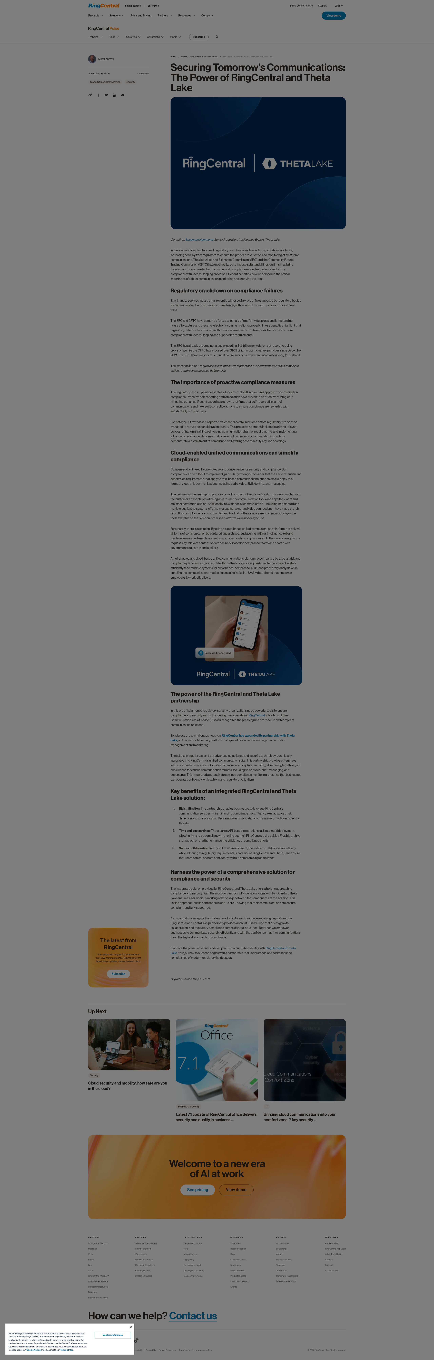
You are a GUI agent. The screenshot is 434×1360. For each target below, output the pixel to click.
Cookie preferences (113, 1335)
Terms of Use (66, 1350)
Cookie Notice (33, 1350)
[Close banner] (131, 1327)
